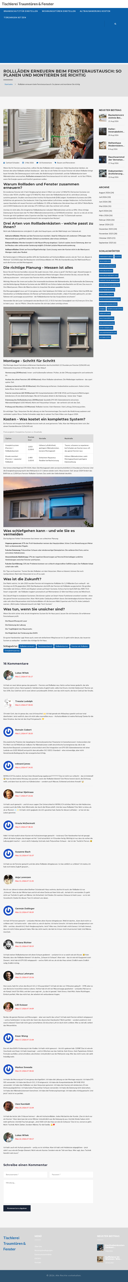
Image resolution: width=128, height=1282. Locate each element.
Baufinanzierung (107, 318)
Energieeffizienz (106, 256)
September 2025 (107, 242)
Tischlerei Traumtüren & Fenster (28, 4)
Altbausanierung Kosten (95, 11)
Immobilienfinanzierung (109, 285)
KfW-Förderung (106, 328)
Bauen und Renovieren (66, 163)
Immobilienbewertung (109, 275)
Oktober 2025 (107, 238)
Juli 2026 (105, 197)
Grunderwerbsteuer (108, 333)
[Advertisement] (64, 45)
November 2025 (108, 233)
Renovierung (105, 261)
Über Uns (38, 1246)
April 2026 (105, 211)
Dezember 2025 (108, 229)
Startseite (9, 84)
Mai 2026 (105, 206)
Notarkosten (105, 337)
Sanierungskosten (114, 309)
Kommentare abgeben (17, 1208)
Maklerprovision (106, 294)
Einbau (102, 309)
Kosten (118, 256)
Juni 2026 (105, 201)
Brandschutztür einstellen (21, 11)
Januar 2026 (106, 224)
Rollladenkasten (62, 646)
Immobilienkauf (106, 271)
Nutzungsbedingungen (44, 1250)
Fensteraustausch (45, 646)
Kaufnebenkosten (107, 290)
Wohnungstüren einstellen (59, 11)
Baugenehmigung (107, 323)
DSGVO (38, 1258)
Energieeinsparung (12, 650)
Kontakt (38, 1262)
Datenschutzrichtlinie (43, 1254)
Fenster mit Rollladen (80, 646)
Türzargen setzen (15, 17)
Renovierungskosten (108, 304)
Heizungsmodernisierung (110, 299)
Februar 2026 (106, 220)
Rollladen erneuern (27, 646)
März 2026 (105, 215)
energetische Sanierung (109, 280)
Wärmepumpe (105, 313)
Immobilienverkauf (107, 266)
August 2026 (106, 192)
